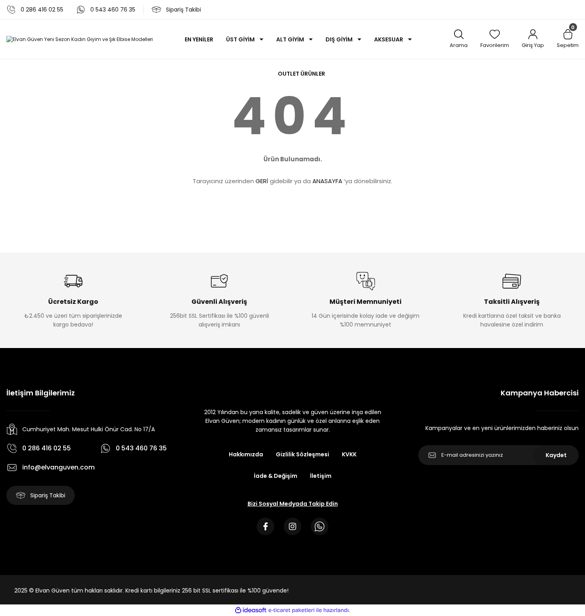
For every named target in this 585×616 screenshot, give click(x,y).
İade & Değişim (275, 476)
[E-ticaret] (291, 610)
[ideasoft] (251, 610)
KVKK (349, 454)
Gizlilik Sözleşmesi (302, 454)
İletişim (321, 476)
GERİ (261, 181)
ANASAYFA (327, 181)
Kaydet (556, 455)
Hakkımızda (246, 454)
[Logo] (79, 39)
